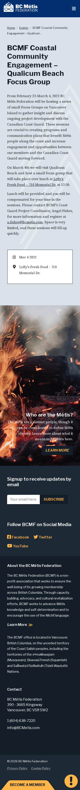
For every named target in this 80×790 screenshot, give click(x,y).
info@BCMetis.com (23, 728)
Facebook (20, 537)
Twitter (45, 537)
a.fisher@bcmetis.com (25, 222)
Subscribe (54, 499)
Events (23, 27)
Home (11, 27)
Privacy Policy (17, 768)
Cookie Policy (40, 768)
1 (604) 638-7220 (21, 721)
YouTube (20, 546)
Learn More (57, 450)
